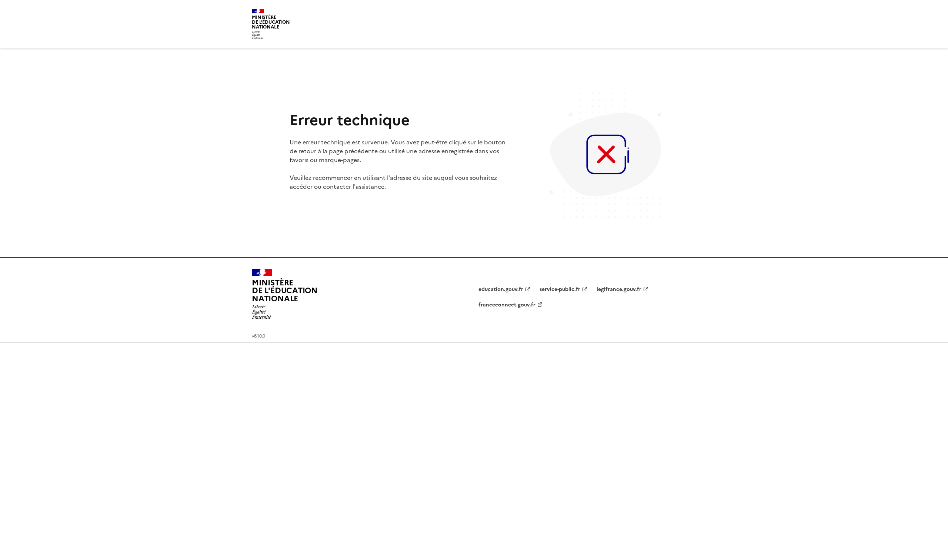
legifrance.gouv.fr (619, 289)
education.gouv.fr (500, 289)
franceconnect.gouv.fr (506, 305)
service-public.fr (560, 289)
